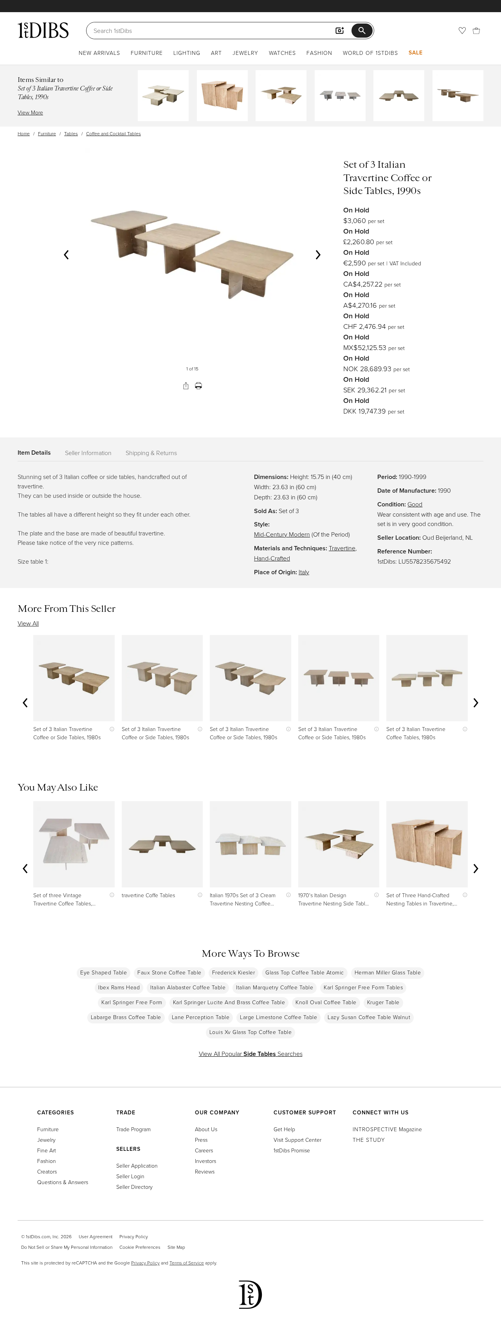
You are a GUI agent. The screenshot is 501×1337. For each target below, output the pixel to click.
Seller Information (88, 452)
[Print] (198, 385)
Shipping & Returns (151, 452)
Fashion (319, 52)
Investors (205, 1161)
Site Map (176, 1247)
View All (28, 623)
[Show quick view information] (110, 729)
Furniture (147, 52)
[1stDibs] (43, 30)
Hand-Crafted (272, 558)
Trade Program (133, 1129)
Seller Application (137, 1165)
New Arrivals (99, 52)
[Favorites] (462, 30)
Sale (416, 52)
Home (24, 133)
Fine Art (46, 1150)
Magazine (387, 1129)
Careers (204, 1150)
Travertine (342, 548)
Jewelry (245, 52)
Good (414, 504)
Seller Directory (134, 1186)
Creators (47, 1171)
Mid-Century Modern (282, 534)
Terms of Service (186, 1262)
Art (216, 52)
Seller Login (130, 1176)
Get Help (284, 1129)
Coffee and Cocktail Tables (113, 133)
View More (30, 112)
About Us (206, 1129)
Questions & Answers (62, 1182)
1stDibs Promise (292, 1150)
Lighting (186, 52)
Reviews (204, 1171)
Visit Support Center (297, 1139)
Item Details (34, 452)
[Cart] (476, 30)
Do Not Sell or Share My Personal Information (66, 1247)
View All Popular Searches (251, 1053)
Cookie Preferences (139, 1247)
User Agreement (95, 1236)
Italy (304, 572)
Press (201, 1139)
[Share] (186, 385)
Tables (71, 133)
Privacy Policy (133, 1236)
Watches (282, 52)
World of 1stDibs (370, 52)
